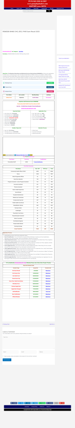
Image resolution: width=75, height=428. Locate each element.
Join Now (21, 51)
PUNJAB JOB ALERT (37, 1)
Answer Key (44, 8)
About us (48, 406)
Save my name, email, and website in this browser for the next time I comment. (20, 356)
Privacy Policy (34, 406)
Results (51, 8)
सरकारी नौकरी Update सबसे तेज (37, 6)
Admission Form (60, 8)
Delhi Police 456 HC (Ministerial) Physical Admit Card (64, 81)
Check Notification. (38, 162)
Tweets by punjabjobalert (64, 58)
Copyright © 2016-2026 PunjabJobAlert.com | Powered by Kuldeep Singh (37, 409)
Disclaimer (27, 406)
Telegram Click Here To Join (22, 155)
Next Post (52, 324)
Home (12, 8)
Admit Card (28, 8)
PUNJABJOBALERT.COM (20, 262)
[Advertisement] (28, 21)
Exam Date (36, 8)
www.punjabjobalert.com (37, 4)
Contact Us (42, 406)
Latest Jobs (19, 8)
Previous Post (5, 324)
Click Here (48, 270)
